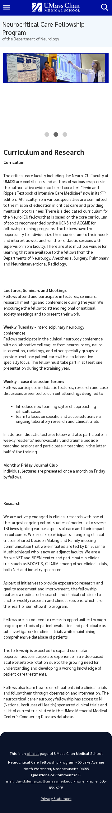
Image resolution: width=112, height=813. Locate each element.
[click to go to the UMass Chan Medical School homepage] (55, 7)
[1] (47, 136)
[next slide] (103, 97)
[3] (65, 136)
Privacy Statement (56, 798)
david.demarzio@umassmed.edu (44, 781)
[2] (56, 136)
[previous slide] (9, 97)
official (33, 753)
